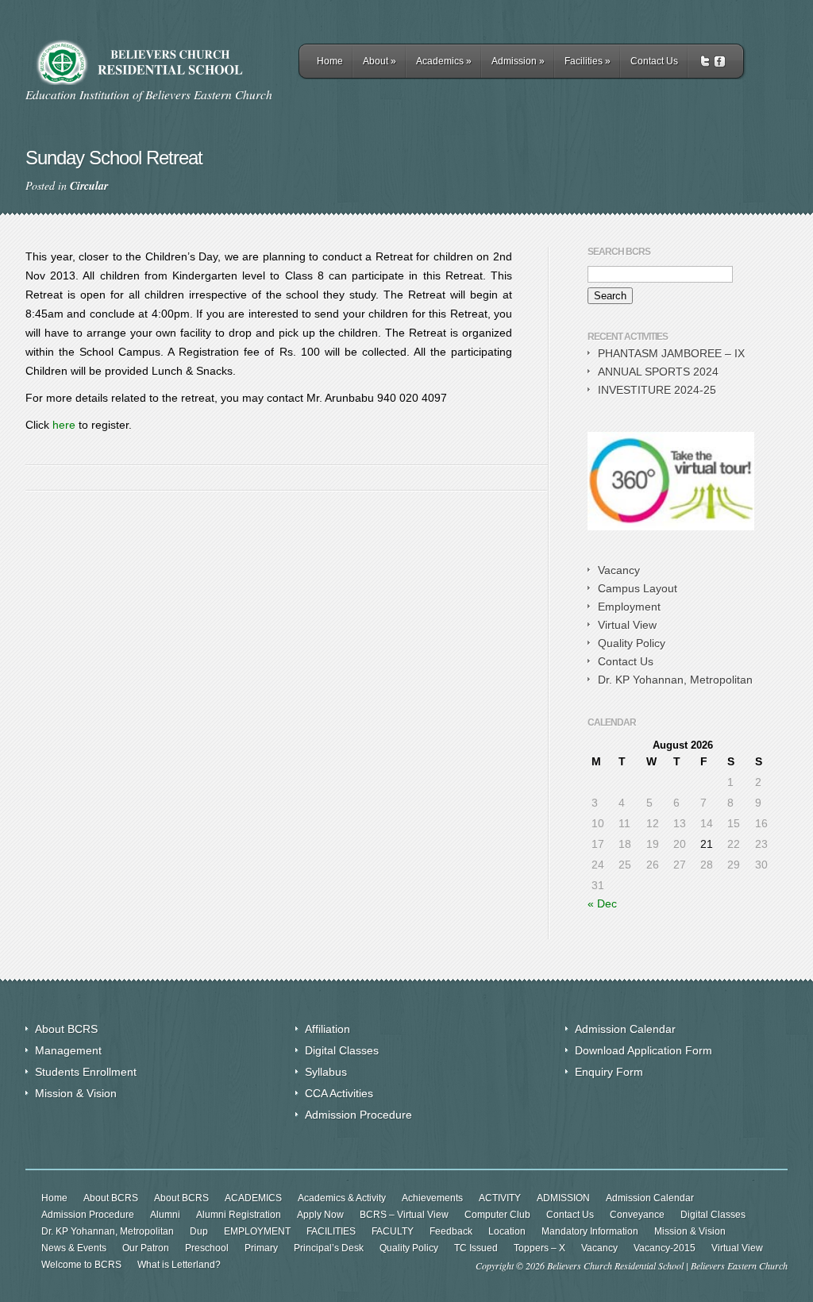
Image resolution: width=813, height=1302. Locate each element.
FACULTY (393, 1231)
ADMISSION (563, 1198)
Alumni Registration (238, 1214)
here (63, 424)
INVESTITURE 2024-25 (657, 389)
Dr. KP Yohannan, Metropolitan (675, 679)
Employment (629, 606)
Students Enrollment (86, 1071)
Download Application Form (643, 1050)
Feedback (451, 1231)
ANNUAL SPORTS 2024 (658, 371)
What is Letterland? (179, 1264)
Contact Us (654, 61)
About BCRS (66, 1029)
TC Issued (476, 1248)
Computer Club (497, 1214)
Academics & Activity (342, 1198)
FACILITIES (331, 1231)
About (379, 61)
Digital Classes (342, 1050)
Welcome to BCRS (81, 1264)
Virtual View (627, 624)
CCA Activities (339, 1093)
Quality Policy (631, 643)
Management (68, 1050)
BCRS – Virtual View (404, 1214)
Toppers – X (539, 1248)
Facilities (587, 61)
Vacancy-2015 (664, 1248)
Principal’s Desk (329, 1248)
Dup (199, 1231)
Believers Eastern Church (739, 1265)
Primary (261, 1248)
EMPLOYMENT (257, 1231)
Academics (444, 61)
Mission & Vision (76, 1093)
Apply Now (320, 1214)
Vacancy (619, 570)
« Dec (602, 903)
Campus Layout (637, 588)
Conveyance (637, 1214)
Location (507, 1231)
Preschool (207, 1248)
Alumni (165, 1214)
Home (330, 61)
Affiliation (327, 1029)
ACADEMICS (253, 1198)
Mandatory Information (589, 1231)
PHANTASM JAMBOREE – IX (671, 353)
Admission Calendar (625, 1029)
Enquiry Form (609, 1071)
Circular (89, 186)
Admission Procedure (358, 1114)
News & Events (73, 1248)
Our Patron (145, 1248)
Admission (518, 61)
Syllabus (326, 1071)
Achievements (432, 1198)
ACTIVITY (500, 1198)
